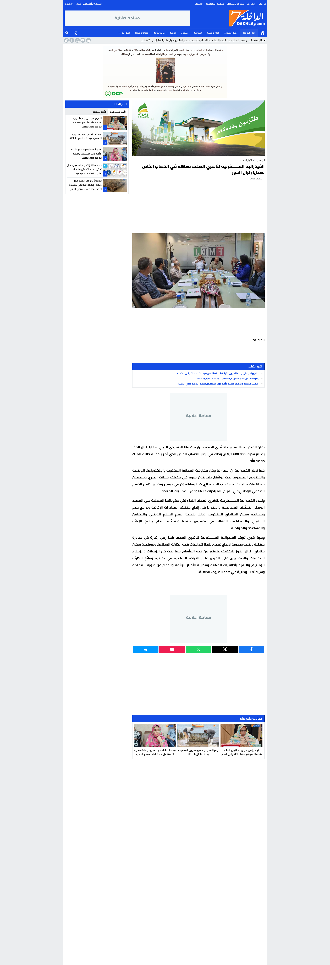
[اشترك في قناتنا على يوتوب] (82, 40)
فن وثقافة (159, 32)
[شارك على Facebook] (251, 649)
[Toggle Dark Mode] (75, 33)
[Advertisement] (198, 207)
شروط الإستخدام (235, 3)
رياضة (173, 32)
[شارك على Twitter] (225, 649)
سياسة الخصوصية (215, 3)
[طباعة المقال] (146, 649)
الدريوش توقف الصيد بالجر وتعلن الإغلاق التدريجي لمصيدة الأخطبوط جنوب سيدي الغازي (85, 184)
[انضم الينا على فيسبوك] (71, 40)
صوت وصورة (141, 32)
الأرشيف (199, 3)
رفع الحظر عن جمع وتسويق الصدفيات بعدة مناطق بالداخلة (228, 378)
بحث (67, 33)
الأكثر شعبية (99, 111)
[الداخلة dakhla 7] (228, 18)
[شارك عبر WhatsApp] (198, 649)
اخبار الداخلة (249, 32)
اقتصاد (184, 32)
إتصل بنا (251, 3)
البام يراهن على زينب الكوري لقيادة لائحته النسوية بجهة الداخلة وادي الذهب (218, 373)
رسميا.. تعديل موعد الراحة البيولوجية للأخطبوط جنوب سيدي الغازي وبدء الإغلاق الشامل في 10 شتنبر (194, 40)
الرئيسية (262, 33)
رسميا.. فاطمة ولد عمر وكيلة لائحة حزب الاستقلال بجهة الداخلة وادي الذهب (218, 383)
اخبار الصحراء (230, 32)
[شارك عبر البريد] (172, 649)
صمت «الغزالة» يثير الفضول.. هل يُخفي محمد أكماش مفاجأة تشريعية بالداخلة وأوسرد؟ (84, 169)
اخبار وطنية (213, 32)
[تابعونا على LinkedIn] (88, 40)
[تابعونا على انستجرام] (77, 40)
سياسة (198, 32)
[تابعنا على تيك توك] (66, 40)
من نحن (262, 3)
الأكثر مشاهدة (118, 111)
